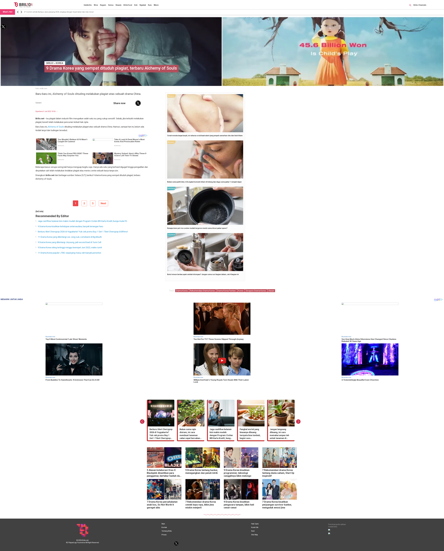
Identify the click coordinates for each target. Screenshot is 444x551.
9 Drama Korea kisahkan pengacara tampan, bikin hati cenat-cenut (239, 504)
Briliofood (127, 5)
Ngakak (143, 5)
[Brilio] (23, 5)
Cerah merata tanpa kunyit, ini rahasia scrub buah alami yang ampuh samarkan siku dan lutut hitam (205, 136)
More (156, 5)
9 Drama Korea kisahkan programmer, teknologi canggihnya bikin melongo (237, 473)
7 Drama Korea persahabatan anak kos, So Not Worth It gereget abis (162, 504)
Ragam (103, 5)
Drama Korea (182, 290)
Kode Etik (254, 527)
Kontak (164, 527)
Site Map (254, 535)
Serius (111, 5)
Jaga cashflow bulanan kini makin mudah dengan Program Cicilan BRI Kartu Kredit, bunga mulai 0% (82, 221)
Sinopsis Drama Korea (256, 290)
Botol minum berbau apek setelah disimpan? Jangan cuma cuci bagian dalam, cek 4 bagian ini (203, 274)
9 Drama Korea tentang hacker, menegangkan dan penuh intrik (201, 471)
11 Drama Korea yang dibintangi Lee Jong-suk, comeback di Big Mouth (70, 237)
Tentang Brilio (167, 531)
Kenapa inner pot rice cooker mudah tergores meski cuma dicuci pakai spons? (197, 228)
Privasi (164, 535)
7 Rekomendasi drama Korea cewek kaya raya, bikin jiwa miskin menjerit (200, 504)
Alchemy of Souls (56, 127)
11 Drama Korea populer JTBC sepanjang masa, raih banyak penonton (69, 253)
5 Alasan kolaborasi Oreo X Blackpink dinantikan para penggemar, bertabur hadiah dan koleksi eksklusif (164, 473)
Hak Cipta (255, 524)
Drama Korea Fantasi (226, 290)
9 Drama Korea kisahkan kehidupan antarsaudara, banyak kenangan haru (70, 226)
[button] (18, 12)
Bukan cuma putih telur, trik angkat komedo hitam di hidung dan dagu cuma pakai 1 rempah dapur (204, 182)
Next (103, 203)
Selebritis (88, 5)
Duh (135, 5)
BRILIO (49, 63)
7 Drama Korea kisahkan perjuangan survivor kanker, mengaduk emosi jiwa (277, 504)
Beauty (118, 5)
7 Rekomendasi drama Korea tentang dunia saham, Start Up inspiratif (278, 473)
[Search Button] (410, 5)
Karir (253, 531)
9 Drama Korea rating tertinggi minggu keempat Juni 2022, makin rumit (70, 247)
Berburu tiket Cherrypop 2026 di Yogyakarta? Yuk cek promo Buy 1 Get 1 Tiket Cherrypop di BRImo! (83, 231)
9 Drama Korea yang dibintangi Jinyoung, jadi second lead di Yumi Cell (69, 242)
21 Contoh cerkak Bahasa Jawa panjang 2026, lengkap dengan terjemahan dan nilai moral (59, 12)
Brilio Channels (420, 5)
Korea (59, 63)
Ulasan (271, 290)
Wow (96, 5)
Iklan (163, 524)
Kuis (150, 5)
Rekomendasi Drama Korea (202, 290)
